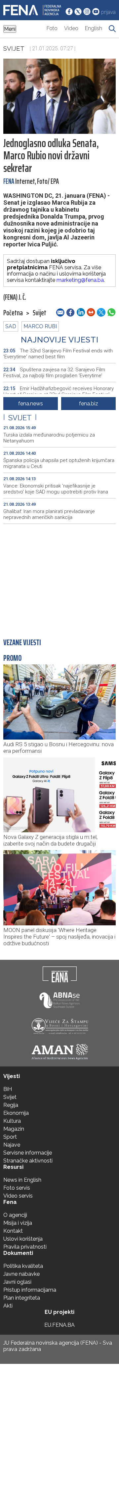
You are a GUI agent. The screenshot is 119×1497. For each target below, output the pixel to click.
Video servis (18, 1196)
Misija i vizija (17, 1223)
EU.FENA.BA (59, 1325)
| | (20, 417)
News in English (22, 1180)
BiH (7, 1089)
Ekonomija (16, 1113)
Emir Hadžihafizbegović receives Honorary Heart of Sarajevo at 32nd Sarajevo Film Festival (58, 391)
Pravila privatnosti (25, 1247)
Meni (10, 29)
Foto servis (16, 1188)
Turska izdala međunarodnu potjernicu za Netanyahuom (49, 438)
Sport (10, 1137)
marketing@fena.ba (80, 280)
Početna (13, 313)
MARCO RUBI (40, 326)
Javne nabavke (21, 1274)
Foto (52, 28)
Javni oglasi (17, 1282)
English (93, 28)
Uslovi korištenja (23, 1239)
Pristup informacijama (29, 1290)
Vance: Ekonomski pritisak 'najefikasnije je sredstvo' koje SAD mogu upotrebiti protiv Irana (55, 489)
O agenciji (15, 1215)
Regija (10, 1105)
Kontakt (13, 1231)
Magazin (13, 1129)
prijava (108, 12)
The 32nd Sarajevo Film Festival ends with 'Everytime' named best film (58, 354)
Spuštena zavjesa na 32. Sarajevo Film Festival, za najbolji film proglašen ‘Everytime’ (54, 373)
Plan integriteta (21, 1298)
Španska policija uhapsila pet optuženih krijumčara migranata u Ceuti (58, 463)
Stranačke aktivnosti (28, 1161)
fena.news (30, 403)
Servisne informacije (27, 1153)
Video (71, 28)
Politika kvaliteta (23, 1266)
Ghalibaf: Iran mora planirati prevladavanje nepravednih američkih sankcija (49, 514)
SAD (10, 326)
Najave (11, 1145)
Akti (8, 1306)
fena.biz (88, 403)
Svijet (13, 48)
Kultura (12, 1121)
